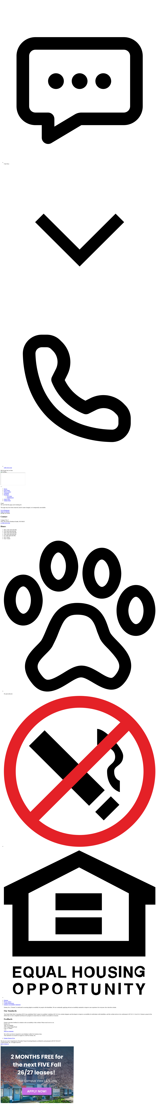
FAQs (2, 1044)
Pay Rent (9, 496)
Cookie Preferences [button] (9, 1003)
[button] (79, 691)
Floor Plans (7, 490)
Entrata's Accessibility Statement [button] (12, 1004)
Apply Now (7, 499)
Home (5, 489)
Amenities (6, 493)
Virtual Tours (7, 500)
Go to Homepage (5, 510)
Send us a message (8, 1031)
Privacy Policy (7, 1001)
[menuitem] (79, 489)
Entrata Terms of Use (9, 1038)
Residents (6, 494)
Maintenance (10, 497)
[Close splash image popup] (1, 1045)
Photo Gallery (7, 492)
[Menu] (1, 486)
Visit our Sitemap (5, 511)
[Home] (7, 10)
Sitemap (6, 1000)
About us (6, 1044)
